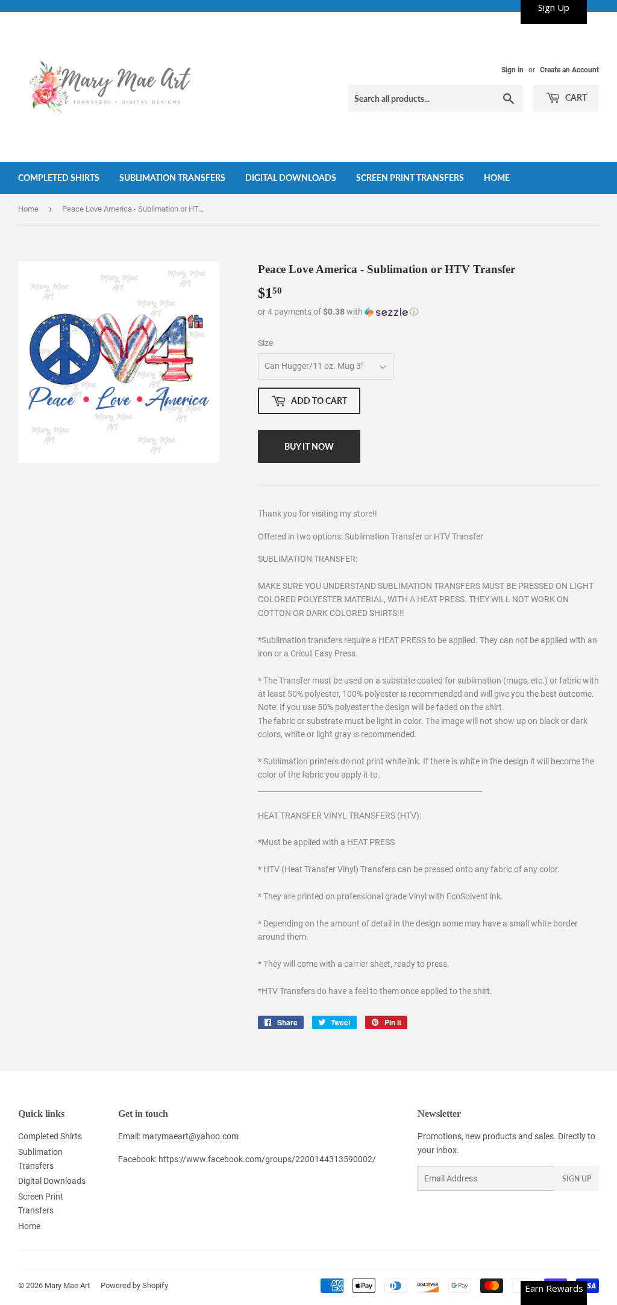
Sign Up (576, 1178)
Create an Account (569, 70)
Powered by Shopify (134, 1285)
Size (265, 343)
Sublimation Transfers (172, 177)
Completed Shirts (58, 177)
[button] (428, 312)
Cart (575, 97)
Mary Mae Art (67, 1285)
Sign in (512, 70)
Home (497, 177)
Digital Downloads (290, 177)
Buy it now (309, 446)
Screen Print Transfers (410, 177)
